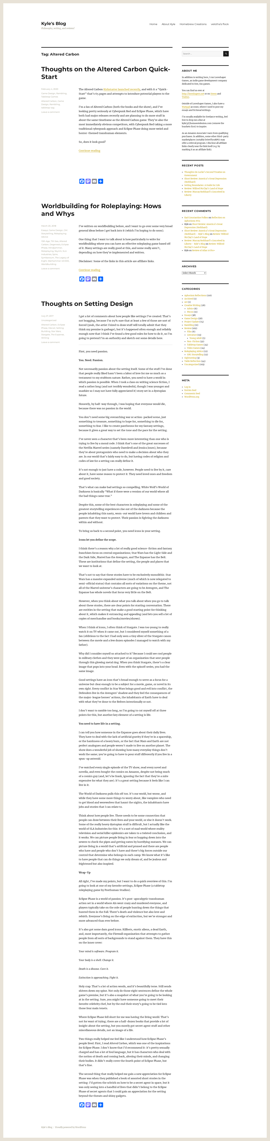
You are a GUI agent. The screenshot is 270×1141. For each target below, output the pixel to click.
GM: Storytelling (195, 354)
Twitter (185, 97)
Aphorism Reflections (195, 295)
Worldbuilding (48, 264)
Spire (55, 254)
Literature (192, 335)
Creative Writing (192, 305)
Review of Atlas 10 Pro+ (203, 250)
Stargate (45, 334)
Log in (187, 387)
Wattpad (186, 107)
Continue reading (89, 150)
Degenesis (55, 244)
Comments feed (192, 393)
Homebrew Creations (193, 24)
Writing (45, 338)
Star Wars (56, 331)
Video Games (193, 348)
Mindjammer (55, 247)
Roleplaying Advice (193, 351)
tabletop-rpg (47, 107)
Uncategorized (48, 320)
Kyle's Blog (53, 23)
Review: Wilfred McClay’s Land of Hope (203, 188)
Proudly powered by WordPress (70, 1127)
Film (189, 331)
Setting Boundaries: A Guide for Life (202, 185)
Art (186, 302)
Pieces (190, 312)
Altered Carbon (49, 101)
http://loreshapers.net (193, 93)
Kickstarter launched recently (121, 89)
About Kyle (168, 24)
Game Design (48, 93)
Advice (190, 308)
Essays (44, 230)
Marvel (51, 328)
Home (153, 24)
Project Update (191, 321)
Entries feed (190, 390)
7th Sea (54, 241)
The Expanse (57, 334)
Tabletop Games (49, 96)
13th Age (45, 241)
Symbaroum (47, 257)
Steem (213, 93)
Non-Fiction (193, 341)
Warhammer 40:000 (58, 261)
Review (187, 328)
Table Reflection (192, 361)
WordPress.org (191, 397)
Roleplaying (47, 251)
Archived (188, 298)
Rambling (61, 93)
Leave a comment (50, 112)
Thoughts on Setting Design (87, 303)
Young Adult (196, 338)
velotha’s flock (220, 24)
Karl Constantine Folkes (196, 217)
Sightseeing (190, 358)
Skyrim (58, 251)
